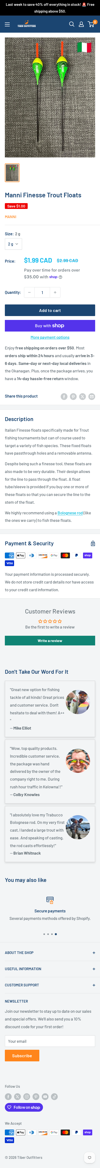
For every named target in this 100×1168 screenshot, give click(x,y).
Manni (10, 216)
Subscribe (22, 1055)
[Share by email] (91, 396)
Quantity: (13, 292)
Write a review (50, 640)
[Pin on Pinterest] (73, 396)
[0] (91, 24)
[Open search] (72, 24)
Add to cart (50, 310)
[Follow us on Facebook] (8, 1096)
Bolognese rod (70, 512)
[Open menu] (7, 24)
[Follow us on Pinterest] (36, 1096)
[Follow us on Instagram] (26, 1096)
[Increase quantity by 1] (55, 292)
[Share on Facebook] (64, 396)
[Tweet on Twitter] (82, 396)
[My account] (81, 24)
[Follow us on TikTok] (54, 1096)
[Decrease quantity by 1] (29, 292)
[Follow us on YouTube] (45, 1096)
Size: (12, 233)
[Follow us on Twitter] (17, 1096)
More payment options (50, 337)
